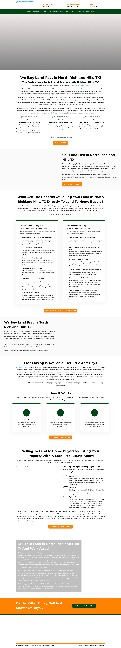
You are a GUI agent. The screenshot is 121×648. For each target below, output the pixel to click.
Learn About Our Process (60, 526)
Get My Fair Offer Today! (60, 57)
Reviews (81, 636)
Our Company (53, 11)
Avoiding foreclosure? (23, 367)
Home (29, 11)
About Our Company (72, 184)
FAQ (80, 628)
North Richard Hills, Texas (80, 85)
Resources (82, 631)
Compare (80, 11)
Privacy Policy (83, 633)
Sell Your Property (40, 11)
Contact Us (90, 11)
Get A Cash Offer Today (86, 624)
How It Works (65, 11)
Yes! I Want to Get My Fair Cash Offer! (60, 310)
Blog (73, 11)
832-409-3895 (52, 630)
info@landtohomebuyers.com (57, 634)
